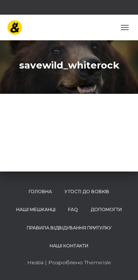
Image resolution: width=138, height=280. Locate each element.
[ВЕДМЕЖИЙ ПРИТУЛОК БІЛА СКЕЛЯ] (17, 27)
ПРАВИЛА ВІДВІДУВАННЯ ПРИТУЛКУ (69, 228)
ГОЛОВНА (40, 191)
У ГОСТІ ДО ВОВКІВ (86, 191)
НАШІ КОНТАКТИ (69, 245)
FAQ (73, 209)
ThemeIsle (97, 262)
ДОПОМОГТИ (106, 209)
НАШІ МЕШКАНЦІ (36, 209)
